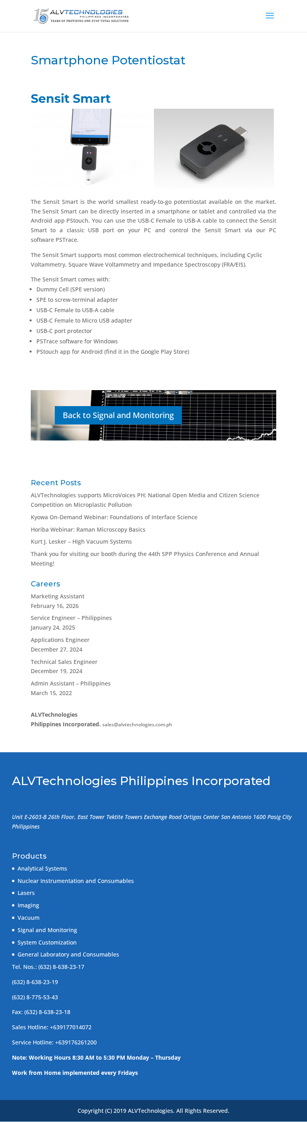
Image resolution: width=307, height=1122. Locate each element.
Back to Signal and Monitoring (118, 415)
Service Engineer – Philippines (71, 618)
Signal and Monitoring (47, 930)
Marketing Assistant (57, 596)
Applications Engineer (60, 640)
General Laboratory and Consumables (68, 954)
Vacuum (29, 917)
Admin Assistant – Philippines (71, 683)
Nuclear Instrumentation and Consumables (76, 881)
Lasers (26, 893)
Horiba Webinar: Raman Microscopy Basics (88, 529)
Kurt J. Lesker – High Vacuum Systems (81, 541)
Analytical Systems (42, 868)
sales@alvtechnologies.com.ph (137, 724)
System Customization (47, 942)
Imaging (28, 905)
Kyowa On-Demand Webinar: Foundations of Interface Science (114, 517)
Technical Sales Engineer (64, 662)
